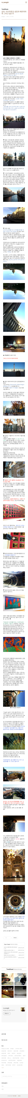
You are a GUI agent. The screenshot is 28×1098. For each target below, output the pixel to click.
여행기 (12, 1048)
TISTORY (14, 1096)
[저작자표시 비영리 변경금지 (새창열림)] (20, 937)
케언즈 (13, 1053)
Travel (5, 944)
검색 (24, 1076)
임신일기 (19, 1053)
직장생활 (10, 1062)
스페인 (21, 1062)
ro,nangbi (5, 2)
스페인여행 (20, 1065)
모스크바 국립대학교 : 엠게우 (10, 956)
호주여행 (16, 1051)
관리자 (19, 1096)
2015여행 (8, 1065)
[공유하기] (8, 938)
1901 (14, 1065)
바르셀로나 (4, 1055)
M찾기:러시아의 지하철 (9, 955)
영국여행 (4, 1058)
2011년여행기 (18, 1055)
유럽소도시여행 (5, 1048)
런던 (3, 1065)
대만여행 (4, 1053)
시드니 (22, 1058)
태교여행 (16, 1062)
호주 (24, 1055)
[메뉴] (26, 2)
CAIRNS (22, 1051)
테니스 (9, 1058)
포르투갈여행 (16, 1058)
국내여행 (4, 1062)
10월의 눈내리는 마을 (8, 950)
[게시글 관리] (10, 938)
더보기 (3, 1067)
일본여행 (20, 1060)
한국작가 (10, 1051)
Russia (8, 944)
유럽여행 (4, 1051)
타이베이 (11, 1055)
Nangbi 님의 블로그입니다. (9, 1010)
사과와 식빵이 (19, 1048)
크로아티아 (4, 1060)
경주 (9, 1053)
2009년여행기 (12, 1060)
